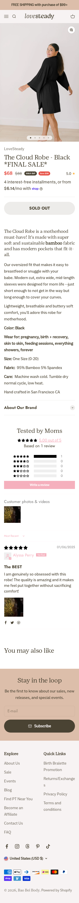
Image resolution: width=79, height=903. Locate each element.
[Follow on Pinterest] (38, 846)
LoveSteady (14, 148)
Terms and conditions (52, 806)
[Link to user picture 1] (13, 607)
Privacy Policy (55, 794)
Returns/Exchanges (59, 782)
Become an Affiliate (13, 811)
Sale (7, 772)
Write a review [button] (39, 485)
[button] (21, 456)
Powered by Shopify (56, 890)
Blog (8, 790)
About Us (12, 763)
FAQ (7, 832)
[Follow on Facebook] (7, 846)
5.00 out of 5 (50, 440)
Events (10, 781)
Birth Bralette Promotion (55, 766)
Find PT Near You (18, 798)
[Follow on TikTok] (48, 846)
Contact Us (13, 823)
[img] (16, 548)
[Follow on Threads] (27, 846)
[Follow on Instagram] (17, 846)
